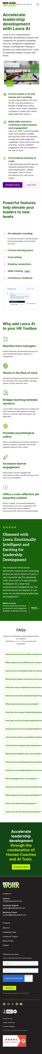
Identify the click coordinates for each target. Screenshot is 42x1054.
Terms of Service (9, 1022)
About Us (6, 928)
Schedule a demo (12, 185)
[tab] (21, 238)
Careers (6, 945)
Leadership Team (9, 932)
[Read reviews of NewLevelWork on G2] (14, 1041)
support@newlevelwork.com (14, 908)
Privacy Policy (25, 993)
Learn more (31, 185)
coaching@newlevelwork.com (14, 915)
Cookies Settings (9, 1026)
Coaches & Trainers (10, 936)
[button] (37, 4)
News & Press (8, 941)
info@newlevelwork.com (12, 901)
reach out (19, 641)
